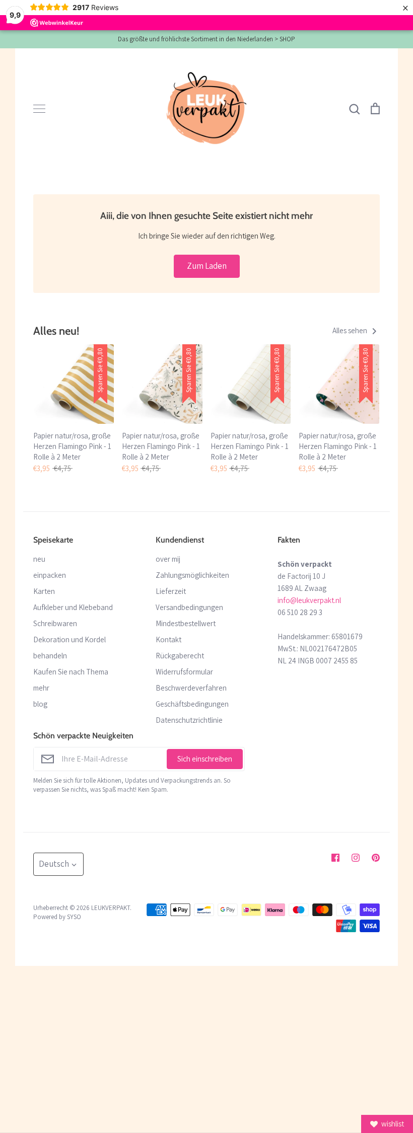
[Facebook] (335, 858)
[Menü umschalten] (39, 108)
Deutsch (54, 863)
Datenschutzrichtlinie (189, 720)
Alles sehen (350, 330)
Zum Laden (207, 265)
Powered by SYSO (57, 917)
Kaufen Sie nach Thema (70, 671)
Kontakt (168, 639)
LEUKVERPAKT (110, 907)
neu (39, 559)
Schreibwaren (55, 623)
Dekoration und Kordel (69, 639)
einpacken (49, 575)
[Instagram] (356, 858)
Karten (44, 591)
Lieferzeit (171, 591)
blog (40, 704)
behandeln (50, 655)
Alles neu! (56, 330)
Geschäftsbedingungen (192, 704)
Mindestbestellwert (186, 623)
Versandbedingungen (189, 607)
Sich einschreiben (204, 759)
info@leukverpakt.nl (309, 600)
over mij (168, 559)
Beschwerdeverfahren (191, 688)
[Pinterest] (376, 858)
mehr (41, 688)
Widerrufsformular (184, 671)
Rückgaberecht (180, 655)
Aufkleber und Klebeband (73, 607)
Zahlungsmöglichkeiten (192, 575)
